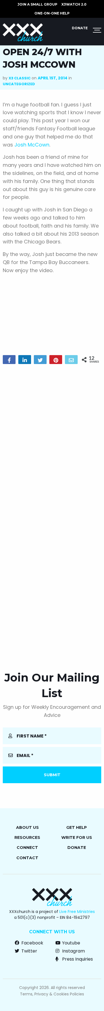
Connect (27, 847)
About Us (27, 827)
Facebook (31, 943)
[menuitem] (37, 4)
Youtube (70, 943)
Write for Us (76, 837)
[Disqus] (52, 439)
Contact (27, 857)
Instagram (73, 951)
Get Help (76, 827)
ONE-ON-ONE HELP (52, 13)
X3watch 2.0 (74, 4)
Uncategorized (19, 84)
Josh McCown (31, 144)
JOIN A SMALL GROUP (37, 4)
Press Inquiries (77, 959)
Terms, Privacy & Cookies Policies (52, 994)
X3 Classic (20, 78)
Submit (52, 774)
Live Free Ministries (77, 911)
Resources (27, 837)
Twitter (28, 951)
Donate (80, 28)
